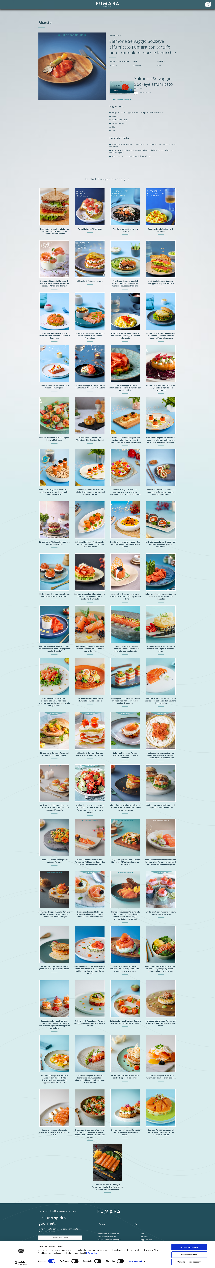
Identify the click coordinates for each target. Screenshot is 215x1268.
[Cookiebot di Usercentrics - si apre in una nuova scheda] (21, 1263)
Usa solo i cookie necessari (189, 1262)
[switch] (75, 1261)
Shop (142, 1234)
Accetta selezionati (189, 1255)
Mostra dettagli (135, 1261)
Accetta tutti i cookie (189, 1247)
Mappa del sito (146, 1239)
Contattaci (144, 1237)
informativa (91, 1253)
